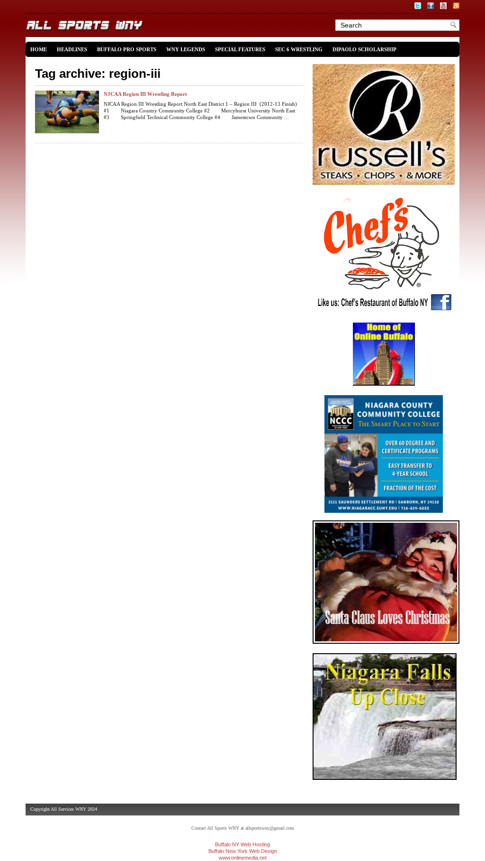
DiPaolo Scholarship (364, 49)
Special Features (240, 49)
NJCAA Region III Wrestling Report (145, 94)
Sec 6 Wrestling (299, 49)
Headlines (72, 49)
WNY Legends (185, 49)
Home (38, 49)
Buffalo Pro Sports (126, 49)
